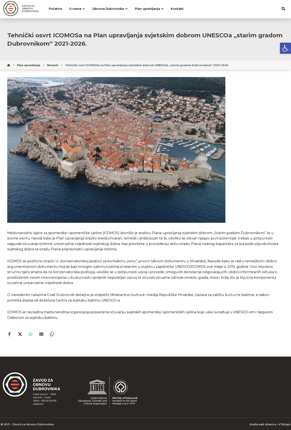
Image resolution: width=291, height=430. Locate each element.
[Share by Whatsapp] (30, 334)
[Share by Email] (41, 334)
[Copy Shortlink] (52, 334)
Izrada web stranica (262, 424)
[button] (285, 48)
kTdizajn (284, 424)
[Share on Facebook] (9, 334)
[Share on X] (20, 334)
